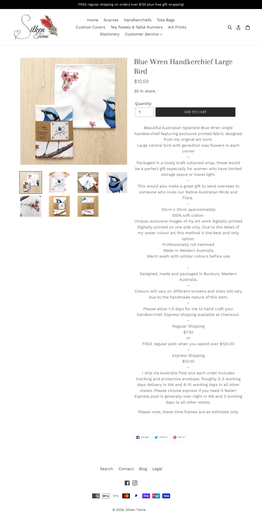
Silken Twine (136, 510)
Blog (143, 468)
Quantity (143, 103)
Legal (157, 468)
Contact (126, 468)
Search (106, 468)
